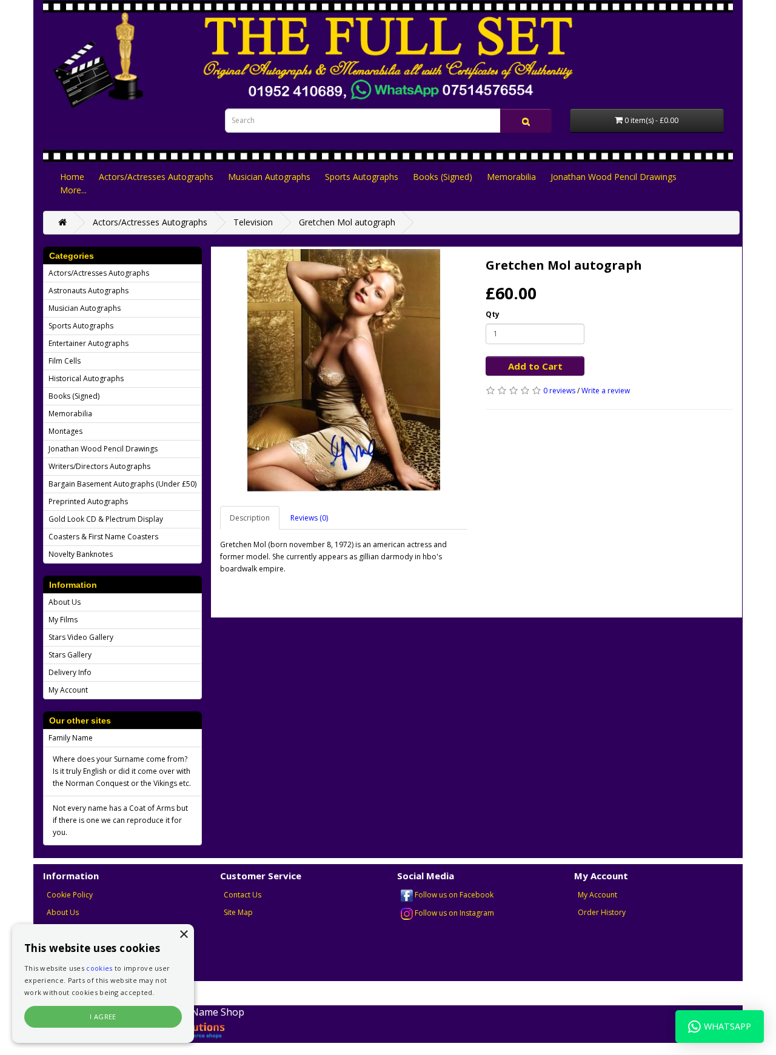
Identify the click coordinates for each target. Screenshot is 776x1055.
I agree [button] (103, 1016)
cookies (99, 968)
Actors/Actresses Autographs (156, 176)
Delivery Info (70, 672)
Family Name (70, 738)
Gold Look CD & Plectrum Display (105, 519)
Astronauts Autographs (88, 290)
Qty (493, 314)
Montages (65, 431)
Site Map (238, 912)
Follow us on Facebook (453, 895)
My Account (68, 690)
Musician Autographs (269, 176)
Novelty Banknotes (80, 554)
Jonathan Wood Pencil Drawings (613, 176)
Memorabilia (511, 176)
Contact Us (242, 895)
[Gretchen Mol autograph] (343, 370)
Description (250, 518)
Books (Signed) (442, 176)
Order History (602, 912)
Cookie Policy (70, 895)
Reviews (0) (309, 518)
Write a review (605, 390)
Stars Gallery (70, 655)
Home (72, 176)
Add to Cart (535, 366)
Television (253, 222)
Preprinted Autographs (88, 501)
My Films (63, 619)
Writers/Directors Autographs (99, 466)
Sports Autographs (361, 176)
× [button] (183, 934)
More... (73, 190)
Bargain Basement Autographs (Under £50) (122, 484)
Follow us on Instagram (453, 913)
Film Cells (64, 361)
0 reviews (559, 390)
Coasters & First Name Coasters (103, 536)
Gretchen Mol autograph (347, 222)
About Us (64, 602)
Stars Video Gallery (80, 637)
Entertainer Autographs (88, 343)
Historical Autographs (86, 378)
